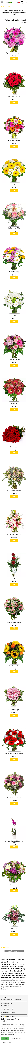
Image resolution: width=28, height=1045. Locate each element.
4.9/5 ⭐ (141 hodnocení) (8, 1016)
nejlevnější (23, 20)
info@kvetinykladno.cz (8, 1012)
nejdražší (24, 22)
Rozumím (5, 1038)
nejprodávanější (14, 20)
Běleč (9, 6)
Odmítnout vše (6, 1042)
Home (3, 6)
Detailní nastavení (16, 1038)
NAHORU (6, 947)
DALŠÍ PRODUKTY (14, 951)
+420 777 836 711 (7, 1009)
